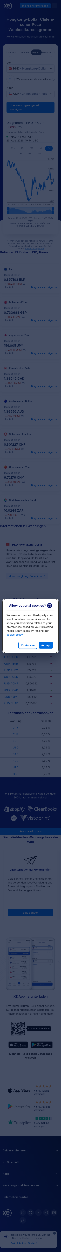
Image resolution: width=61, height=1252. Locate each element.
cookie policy (15, 634)
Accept (46, 645)
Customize (28, 645)
